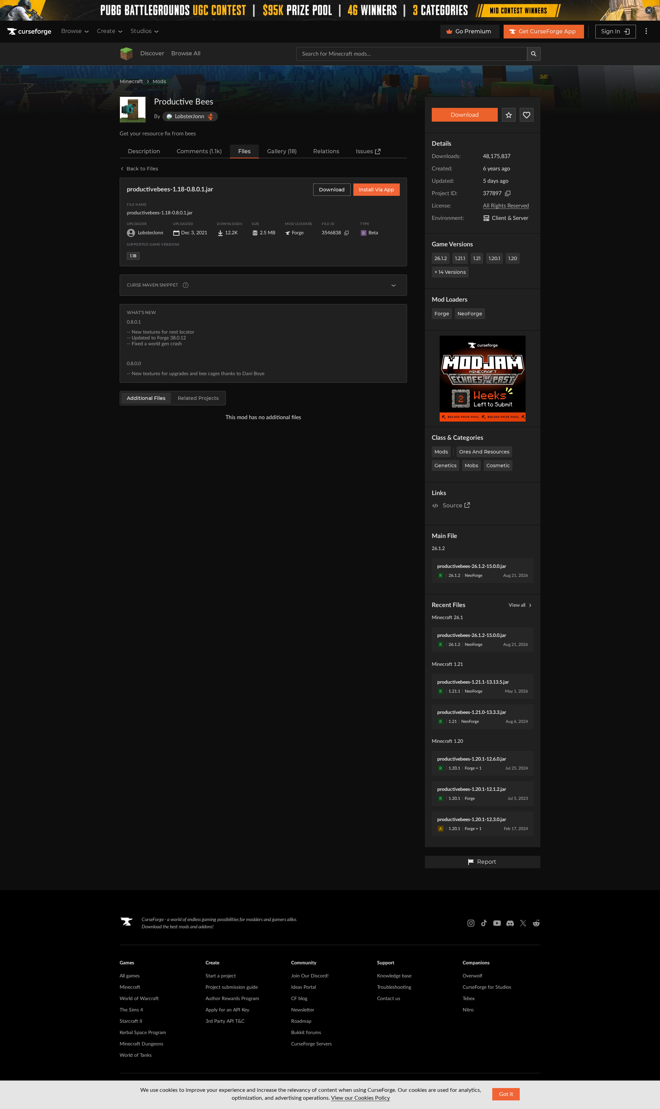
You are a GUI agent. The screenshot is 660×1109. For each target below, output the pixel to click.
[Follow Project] (527, 115)
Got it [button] (506, 1094)
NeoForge (470, 314)
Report (486, 862)
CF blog (299, 998)
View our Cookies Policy (360, 1098)
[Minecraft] (126, 54)
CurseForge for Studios (487, 987)
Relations (326, 151)
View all (517, 605)
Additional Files (146, 398)
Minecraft (131, 81)
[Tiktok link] (484, 923)
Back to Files (142, 169)
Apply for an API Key (227, 1010)
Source (452, 505)
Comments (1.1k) (199, 151)
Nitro (468, 1010)
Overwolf (472, 976)
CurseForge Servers (311, 1044)
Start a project (221, 976)
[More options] (646, 31)
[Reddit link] (536, 923)
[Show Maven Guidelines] (393, 285)
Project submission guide (232, 987)
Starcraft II (131, 1021)
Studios (141, 31)
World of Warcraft (139, 998)
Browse (71, 31)
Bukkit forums (306, 1032)
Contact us (388, 998)
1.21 (477, 258)
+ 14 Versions (450, 272)
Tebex (469, 998)
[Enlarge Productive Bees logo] (133, 110)
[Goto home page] (30, 31)
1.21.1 (460, 258)
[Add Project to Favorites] (509, 115)
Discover (152, 53)
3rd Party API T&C (225, 1021)
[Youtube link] (497, 923)
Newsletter (302, 1010)
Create (106, 31)
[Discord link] (510, 923)
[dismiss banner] (649, 10)
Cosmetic (498, 465)
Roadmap (301, 1021)
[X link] (523, 923)
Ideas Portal (303, 987)
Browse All (185, 53)
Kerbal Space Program (143, 1032)
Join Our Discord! (310, 976)
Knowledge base (394, 976)
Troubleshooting (394, 987)
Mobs (471, 465)
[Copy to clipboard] (507, 193)
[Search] (534, 54)
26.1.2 (440, 258)
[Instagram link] (471, 923)
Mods (159, 81)
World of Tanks (136, 1055)
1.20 (512, 258)
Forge (441, 314)
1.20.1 (494, 258)
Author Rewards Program (232, 998)
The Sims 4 (131, 1010)
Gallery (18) (282, 151)
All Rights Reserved (506, 206)
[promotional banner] (330, 10)
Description (144, 151)
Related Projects (198, 398)
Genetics (445, 465)
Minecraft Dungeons (141, 1044)
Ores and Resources (484, 452)
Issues (364, 151)
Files (244, 151)
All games (130, 976)
